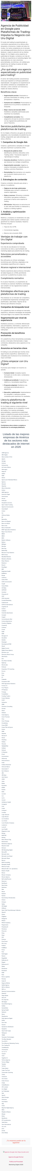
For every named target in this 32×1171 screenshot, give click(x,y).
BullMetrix (4, 573)
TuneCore (4, 1076)
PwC (3, 951)
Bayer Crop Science (7, 531)
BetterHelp (4, 550)
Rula (3, 974)
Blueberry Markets (6, 558)
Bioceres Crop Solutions (8, 552)
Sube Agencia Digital (7, 1018)
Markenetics (5, 841)
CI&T (3, 596)
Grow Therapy (5, 721)
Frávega (4, 692)
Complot (4, 615)
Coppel (3, 617)
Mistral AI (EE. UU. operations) (9, 868)
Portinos (4, 939)
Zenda (3, 1130)
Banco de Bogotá (6, 521)
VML (3, 1103)
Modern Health (5, 870)
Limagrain (4, 804)
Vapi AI (3, 1095)
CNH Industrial (5, 598)
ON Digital (4, 906)
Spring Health (5, 1010)
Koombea (4, 785)
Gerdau (4, 708)
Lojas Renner (5, 816)
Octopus (4, 902)
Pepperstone (5, 924)
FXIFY (3, 700)
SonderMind (5, 1008)
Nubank (4, 893)
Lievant (3, 800)
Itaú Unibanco (5, 771)
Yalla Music (4, 1122)
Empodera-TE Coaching (8, 669)
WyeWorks (4, 1118)
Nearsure (4, 881)
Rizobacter (4, 968)
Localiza (4, 812)
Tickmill (3, 1053)
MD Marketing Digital (7, 850)
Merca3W (4, 852)
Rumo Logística (6, 976)
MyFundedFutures (6, 879)
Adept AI (4, 471)
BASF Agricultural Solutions (9, 529)
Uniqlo (3, 1082)
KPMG (3, 787)
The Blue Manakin (6, 1039)
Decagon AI (5, 635)
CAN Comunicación (7, 581)
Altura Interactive (6, 488)
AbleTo (3, 459)
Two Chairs (4, 1078)
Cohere (3, 608)
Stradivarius (5, 1016)
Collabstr (4, 610)
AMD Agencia (5, 492)
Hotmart (4, 750)
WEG (3, 1109)
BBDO (3, 533)
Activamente (5, 465)
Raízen (3, 956)
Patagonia (4, 918)
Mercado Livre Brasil (7, 856)
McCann (4, 848)
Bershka (4, 546)
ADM (3, 475)
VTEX (3, 1105)
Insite (3, 762)
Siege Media (5, 995)
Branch (3, 565)
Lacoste (4, 793)
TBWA (3, 1035)
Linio (3, 806)
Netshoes (4, 887)
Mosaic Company (6, 875)
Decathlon (4, 638)
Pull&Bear (4, 947)
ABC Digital (4, 454)
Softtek (3, 1006)
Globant (4, 712)
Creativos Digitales (6, 623)
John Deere (5, 777)
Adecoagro (4, 469)
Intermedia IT (5, 769)
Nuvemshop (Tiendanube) (8, 897)
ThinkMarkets (5, 1047)
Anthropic (4, 500)
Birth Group (5, 554)
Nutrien (3, 895)
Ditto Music (4, 656)
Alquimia (4, 486)
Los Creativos (5, 818)
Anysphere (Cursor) (7, 502)
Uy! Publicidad (5, 1091)
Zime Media (5, 1132)
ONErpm (4, 908)
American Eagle (6, 494)
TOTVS (3, 1066)
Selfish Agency (5, 985)
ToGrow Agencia (6, 1060)
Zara (3, 1128)
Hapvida (4, 733)
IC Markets (4, 752)
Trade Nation (5, 1068)
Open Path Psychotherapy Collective (11, 910)
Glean (3, 710)
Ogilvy (3, 904)
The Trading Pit (6, 1045)
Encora (3, 671)
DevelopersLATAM (6, 644)
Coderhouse (5, 602)
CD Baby (4, 588)
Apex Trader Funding (7, 504)
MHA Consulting (6, 862)
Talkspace (4, 1033)
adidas (3, 473)
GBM (3, 704)
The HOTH (4, 1041)
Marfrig (3, 837)
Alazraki (4, 484)
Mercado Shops (6, 858)
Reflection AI (5, 960)
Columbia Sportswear (7, 612)
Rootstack (4, 970)
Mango (3, 833)
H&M (3, 731)
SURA (3, 1020)
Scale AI (4, 981)
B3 (2, 517)
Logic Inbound (5, 814)
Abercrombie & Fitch (7, 457)
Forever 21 (4, 685)
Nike (3, 889)
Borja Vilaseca (5, 561)
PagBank (4, 916)
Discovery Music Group (8, 654)
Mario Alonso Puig (6, 839)
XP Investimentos (6, 1120)
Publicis (4, 945)
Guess (3, 729)
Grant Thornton (6, 717)
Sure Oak (4, 1022)
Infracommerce (6, 760)
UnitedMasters (5, 1085)
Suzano (4, 1024)
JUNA (3, 779)
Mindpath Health (6, 864)
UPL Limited (5, 1087)
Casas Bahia (5, 585)
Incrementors (5, 756)
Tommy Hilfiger (5, 1062)
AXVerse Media (6, 515)
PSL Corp (4, 943)
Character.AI (5, 594)
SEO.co (4, 989)
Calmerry (4, 577)
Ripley (3, 966)
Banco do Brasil (6, 523)
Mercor (3, 860)
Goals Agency (5, 714)
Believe (3, 542)
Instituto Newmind (6, 764)
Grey (3, 719)
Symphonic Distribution (8, 1026)
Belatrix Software (6, 540)
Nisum (3, 891)
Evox (3, 673)
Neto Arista (4, 885)
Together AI (5, 1058)
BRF (3, 569)
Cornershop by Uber (7, 619)
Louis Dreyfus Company (8, 823)
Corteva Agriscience (7, 621)
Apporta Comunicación (7, 506)
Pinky (3, 933)
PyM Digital (4, 954)
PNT (3, 937)
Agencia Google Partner (16, 1157)
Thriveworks (5, 1049)
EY (2, 677)
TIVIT (3, 1055)
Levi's (3, 798)
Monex (3, 872)
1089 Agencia (5, 452)
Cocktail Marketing (6, 600)
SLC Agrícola (5, 999)
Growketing (5, 723)
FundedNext (5, 694)
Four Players (5, 687)
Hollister (4, 748)
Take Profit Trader (6, 1030)
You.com (4, 1126)
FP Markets (5, 689)
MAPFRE (4, 835)
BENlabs (4, 544)
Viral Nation (5, 1101)
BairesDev (4, 519)
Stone (3, 1014)
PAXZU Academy (6, 922)
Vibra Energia (5, 1097)
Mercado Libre (5, 854)
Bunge (3, 575)
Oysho (3, 914)
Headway (4, 739)
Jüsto (3, 781)
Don (3, 658)
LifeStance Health (6, 802)
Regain (3, 962)
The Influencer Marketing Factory (10, 1043)
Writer (3, 1116)
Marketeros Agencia (7, 843)
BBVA (3, 536)
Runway (4, 978)
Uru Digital (4, 1089)
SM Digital (4, 1001)
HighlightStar (5, 746)
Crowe (3, 629)
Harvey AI (4, 735)
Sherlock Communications (8, 991)
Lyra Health (5, 829)
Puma (3, 949)
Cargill (3, 583)
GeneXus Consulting (7, 706)
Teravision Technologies (8, 1037)
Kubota (3, 789)
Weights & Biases (6, 1112)
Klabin (3, 783)
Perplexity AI (5, 927)
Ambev (3, 490)
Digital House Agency (7, 650)
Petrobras (4, 929)
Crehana (4, 627)
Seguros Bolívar (6, 983)
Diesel (3, 646)
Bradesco (4, 563)
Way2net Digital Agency (8, 1107)
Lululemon (4, 825)
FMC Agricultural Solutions (8, 683)
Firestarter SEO (6, 681)
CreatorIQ (4, 625)
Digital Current (5, 648)
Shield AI (4, 993)
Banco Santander (6, 527)
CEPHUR (4, 590)
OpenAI (4, 912)
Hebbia (3, 741)
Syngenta (4, 1028)
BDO (3, 538)
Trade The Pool (6, 1070)
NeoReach (4, 883)
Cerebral (4, 592)
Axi (2, 513)
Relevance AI (5, 964)
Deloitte (4, 640)
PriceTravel (4, 941)
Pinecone (4, 931)
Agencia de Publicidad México (9, 479)
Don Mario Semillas (7, 660)
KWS (3, 791)
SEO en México (6, 987)
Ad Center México (6, 467)
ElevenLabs (5, 664)
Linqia (3, 808)
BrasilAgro (4, 567)
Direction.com (5, 652)
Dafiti (3, 631)
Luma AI (4, 827)
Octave (3, 899)
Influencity (4, 758)
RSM (3, 972)
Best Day (4, 548)
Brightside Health (6, 571)
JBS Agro (4, 775)
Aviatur (3, 511)
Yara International (6, 1124)
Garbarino (4, 702)
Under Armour (5, 1080)
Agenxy (3, 482)
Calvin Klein (5, 579)
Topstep (4, 1064)
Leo (3, 796)
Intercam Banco (6, 766)
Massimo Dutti (5, 845)
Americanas (5, 496)
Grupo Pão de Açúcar (7, 727)
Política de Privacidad (16, 1161)
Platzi (3, 935)
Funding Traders (6, 696)
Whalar (3, 1114)
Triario (3, 1074)
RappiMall (4, 958)
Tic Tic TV (4, 1051)
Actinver (4, 463)
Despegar (4, 642)
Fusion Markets (6, 698)
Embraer (4, 667)
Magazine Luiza (6, 831)
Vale (3, 1093)
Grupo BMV (5, 725)
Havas (3, 737)
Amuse (3, 498)
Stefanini (4, 1012)
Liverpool (4, 810)
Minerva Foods (5, 866)
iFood (3, 754)
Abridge (4, 461)
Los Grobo (4, 820)
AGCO (3, 477)
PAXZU (3, 920)
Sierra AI (4, 997)
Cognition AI (5, 606)
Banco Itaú (4, 525)
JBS (3, 773)
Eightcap (4, 662)
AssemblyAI (5, 509)
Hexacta (4, 744)
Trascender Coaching (7, 1072)
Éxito (3, 675)
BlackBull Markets (6, 556)
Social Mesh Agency (7, 1003)
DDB (3, 633)
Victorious (4, 1099)
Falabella (4, 679)
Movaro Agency (6, 877)
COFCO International (7, 604)
